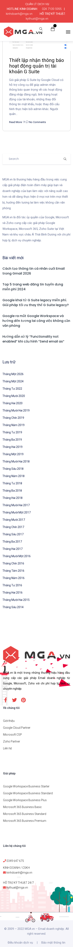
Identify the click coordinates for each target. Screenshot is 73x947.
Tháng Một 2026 (13, 374)
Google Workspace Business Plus (25, 800)
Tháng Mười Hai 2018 (16, 461)
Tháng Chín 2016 (13, 563)
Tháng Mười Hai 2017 (16, 505)
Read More (16, 122)
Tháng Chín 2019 (13, 417)
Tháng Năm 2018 (13, 476)
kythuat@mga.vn (37, 18)
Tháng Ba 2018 (12, 490)
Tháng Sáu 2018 (13, 468)
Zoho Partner (11, 741)
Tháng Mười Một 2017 (16, 512)
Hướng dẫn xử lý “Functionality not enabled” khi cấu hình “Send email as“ (33, 339)
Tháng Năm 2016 (13, 578)
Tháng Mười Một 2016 (16, 556)
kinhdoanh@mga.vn (19, 14)
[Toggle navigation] (68, 32)
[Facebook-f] (5, 700)
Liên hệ (7, 748)
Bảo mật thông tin (53, 942)
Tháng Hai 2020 (12, 403)
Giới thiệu (9, 720)
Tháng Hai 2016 (12, 592)
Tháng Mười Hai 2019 (16, 410)
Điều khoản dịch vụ (20, 942)
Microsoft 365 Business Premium (24, 820)
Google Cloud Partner (16, 727)
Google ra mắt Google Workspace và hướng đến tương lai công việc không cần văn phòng (36, 321)
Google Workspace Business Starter (26, 786)
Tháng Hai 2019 (12, 447)
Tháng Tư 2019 (12, 432)
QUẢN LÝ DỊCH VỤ (37, 4)
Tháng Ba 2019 (12, 439)
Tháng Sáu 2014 (13, 607)
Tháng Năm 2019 (13, 425)
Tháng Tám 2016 (13, 570)
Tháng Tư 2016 (12, 585)
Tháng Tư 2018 (12, 483)
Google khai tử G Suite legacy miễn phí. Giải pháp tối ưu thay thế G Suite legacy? (35, 302)
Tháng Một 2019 (13, 454)
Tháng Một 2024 (13, 381)
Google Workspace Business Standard (28, 793)
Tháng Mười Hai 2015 (16, 599)
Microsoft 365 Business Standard (24, 814)
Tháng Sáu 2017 (13, 534)
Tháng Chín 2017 (13, 527)
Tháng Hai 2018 (12, 497)
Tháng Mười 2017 (13, 519)
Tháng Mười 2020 (13, 396)
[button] (53, 29)
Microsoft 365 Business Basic (22, 807)
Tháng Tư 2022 (12, 388)
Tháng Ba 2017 (12, 541)
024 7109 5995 (51, 9)
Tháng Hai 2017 (12, 548)
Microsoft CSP (12, 734)
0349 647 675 (15, 860)
